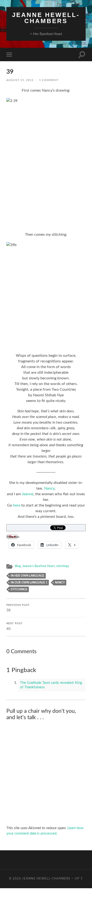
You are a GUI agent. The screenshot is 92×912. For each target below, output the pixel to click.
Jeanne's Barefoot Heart (38, 566)
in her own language (27, 575)
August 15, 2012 (19, 80)
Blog (18, 566)
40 (14, 626)
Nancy (49, 488)
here (16, 505)
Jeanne (27, 494)
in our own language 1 (29, 582)
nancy (60, 582)
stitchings (62, 566)
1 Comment (49, 80)
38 (18, 608)
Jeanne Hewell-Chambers (46, 17)
